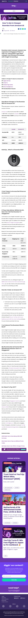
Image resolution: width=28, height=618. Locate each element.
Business (16, 1)
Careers (3, 596)
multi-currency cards (8, 487)
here (22, 613)
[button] (26, 1)
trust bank (17, 487)
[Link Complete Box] (14, 476)
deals (6, 555)
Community (4, 597)
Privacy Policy (4, 600)
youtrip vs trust (7, 489)
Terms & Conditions (5, 599)
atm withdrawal (7, 522)
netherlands (15, 522)
